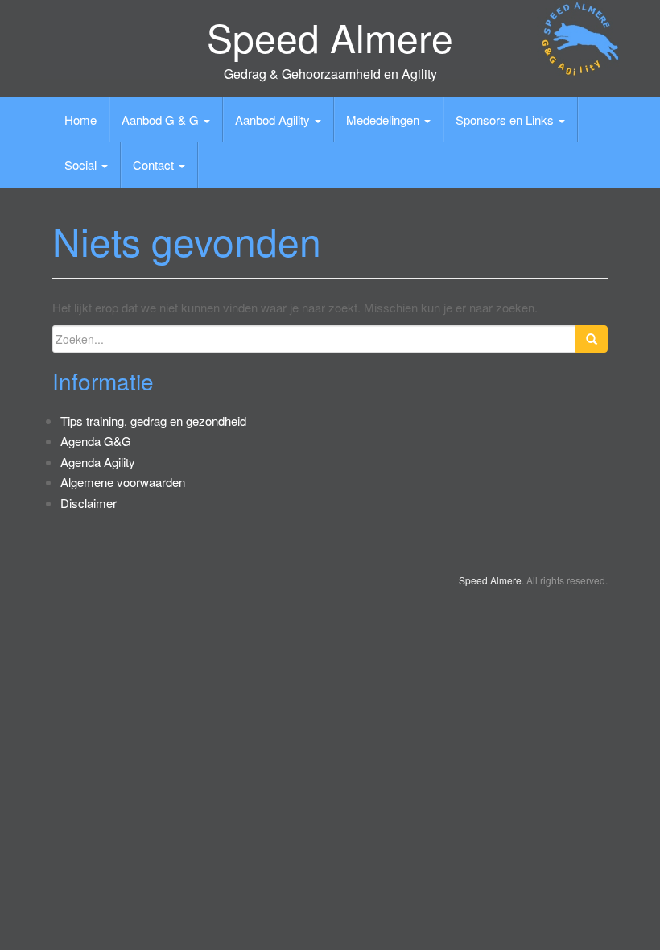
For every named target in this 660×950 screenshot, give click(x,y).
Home (80, 119)
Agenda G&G (95, 440)
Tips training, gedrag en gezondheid (153, 420)
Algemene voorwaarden (122, 481)
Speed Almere (330, 36)
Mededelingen (384, 119)
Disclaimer (88, 502)
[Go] (591, 339)
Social (82, 164)
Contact (155, 164)
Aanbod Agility (274, 119)
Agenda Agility (97, 461)
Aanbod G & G (162, 119)
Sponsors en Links (506, 119)
